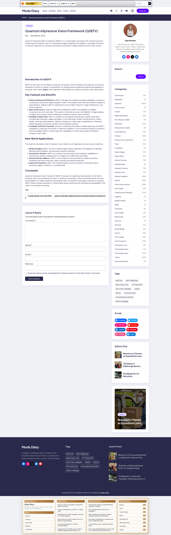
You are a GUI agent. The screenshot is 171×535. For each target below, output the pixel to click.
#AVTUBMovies (132, 281)
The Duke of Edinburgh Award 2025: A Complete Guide (132, 367)
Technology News (121, 249)
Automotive (119, 95)
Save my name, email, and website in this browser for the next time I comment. (64, 273)
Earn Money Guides (122, 120)
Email (28, 254)
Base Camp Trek (122, 285)
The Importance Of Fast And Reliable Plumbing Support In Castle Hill (101, 505)
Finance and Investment (124, 140)
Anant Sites (105, 493)
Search (141, 77)
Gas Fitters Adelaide (123, 289)
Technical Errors (121, 245)
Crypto (117, 112)
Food (116, 144)
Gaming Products (121, 168)
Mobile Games (120, 201)
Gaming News (120, 164)
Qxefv (45, 89)
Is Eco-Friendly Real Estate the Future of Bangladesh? (99, 510)
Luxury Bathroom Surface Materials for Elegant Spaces (101, 524)
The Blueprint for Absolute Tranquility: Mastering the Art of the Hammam (131, 478)
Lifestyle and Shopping (123, 193)
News (117, 205)
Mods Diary (30, 3)
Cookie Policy (28, 529)
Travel (117, 257)
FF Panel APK (137, 285)
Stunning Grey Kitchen (124, 297)
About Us (27, 516)
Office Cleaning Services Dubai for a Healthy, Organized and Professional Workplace (100, 515)
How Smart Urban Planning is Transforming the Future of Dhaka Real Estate (101, 520)
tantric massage (122, 301)
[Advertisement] (65, 61)
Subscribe (142, 11)
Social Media (119, 229)
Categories (64, 3)
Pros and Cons (129, 293)
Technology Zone (121, 253)
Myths (118, 293)
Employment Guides (122, 128)
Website (29, 264)
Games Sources (121, 160)
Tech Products (120, 241)
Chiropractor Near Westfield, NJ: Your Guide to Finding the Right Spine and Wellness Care (70, 529)
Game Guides (120, 152)
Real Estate (119, 217)
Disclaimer (28, 526)
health (137, 289)
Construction (120, 108)
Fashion (118, 136)
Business (29, 26)
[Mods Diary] (23, 4)
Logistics (118, 197)
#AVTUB (119, 281)
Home (45, 3)
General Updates (121, 176)
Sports (117, 233)
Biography (118, 99)
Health (117, 180)
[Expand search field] (132, 11)
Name (28, 245)
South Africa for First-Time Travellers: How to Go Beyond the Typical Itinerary (70, 520)
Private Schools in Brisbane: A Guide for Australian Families (68, 524)
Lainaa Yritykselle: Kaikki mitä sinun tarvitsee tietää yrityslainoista (79, 196)
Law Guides (119, 188)
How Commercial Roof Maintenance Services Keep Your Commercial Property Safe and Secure (101, 529)
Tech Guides (119, 237)
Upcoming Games (121, 261)
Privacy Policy (28, 523)
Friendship (119, 148)
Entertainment (120, 132)
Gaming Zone (120, 172)
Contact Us (53, 3)
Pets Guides (119, 213)
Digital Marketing (121, 116)
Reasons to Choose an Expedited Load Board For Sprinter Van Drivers (132, 357)
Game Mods (119, 156)
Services (118, 225)
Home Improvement (122, 184)
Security (118, 221)
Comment (30, 220)
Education (118, 124)
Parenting (118, 209)
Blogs (73, 3)
